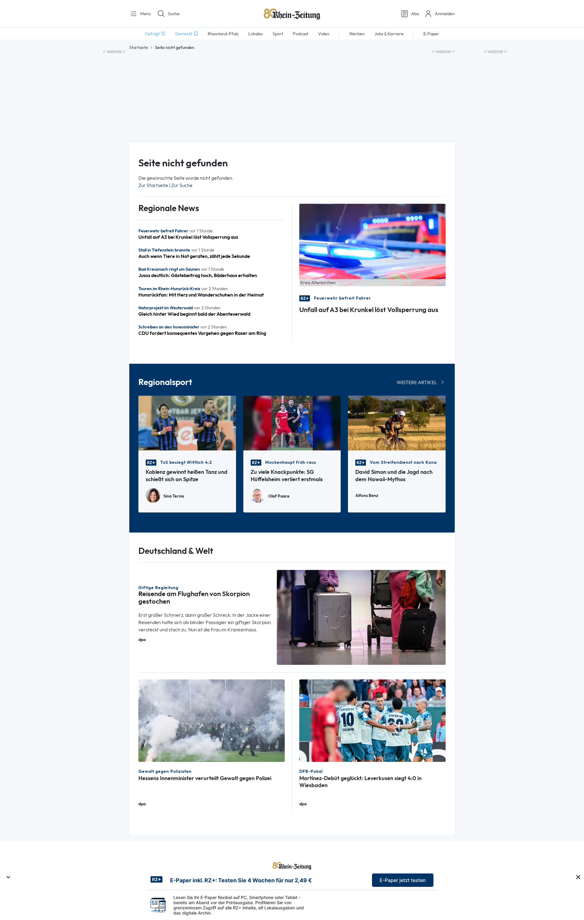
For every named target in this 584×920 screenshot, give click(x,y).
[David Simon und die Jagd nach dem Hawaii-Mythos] (397, 422)
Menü (145, 13)
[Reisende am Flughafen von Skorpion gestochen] (361, 617)
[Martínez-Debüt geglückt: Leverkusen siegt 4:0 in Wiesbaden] (372, 720)
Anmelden (445, 13)
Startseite (138, 47)
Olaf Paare (279, 496)
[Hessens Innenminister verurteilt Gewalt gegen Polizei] (211, 720)
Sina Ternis (173, 496)
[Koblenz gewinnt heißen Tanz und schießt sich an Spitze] (187, 422)
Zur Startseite (153, 185)
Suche (173, 13)
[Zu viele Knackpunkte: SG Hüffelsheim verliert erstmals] (292, 422)
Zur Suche (182, 185)
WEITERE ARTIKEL (417, 382)
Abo (415, 13)
